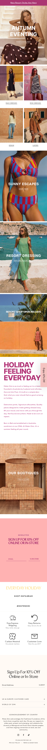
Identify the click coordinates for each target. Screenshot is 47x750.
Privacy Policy (14, 742)
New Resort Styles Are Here (23, 3)
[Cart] (44, 8)
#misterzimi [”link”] (23, 606)
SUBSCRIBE (34, 559)
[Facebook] (23, 735)
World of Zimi (9, 704)
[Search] (8, 8)
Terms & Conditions (30, 742)
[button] (43, 375)
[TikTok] (29, 735)
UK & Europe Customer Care (15, 699)
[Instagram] (18, 735)
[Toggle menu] (3, 8)
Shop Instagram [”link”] (23, 596)
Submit (42, 685)
